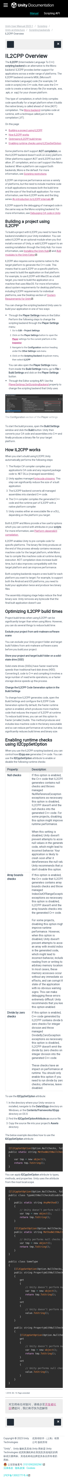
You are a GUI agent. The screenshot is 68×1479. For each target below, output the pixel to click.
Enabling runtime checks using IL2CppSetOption (35, 143)
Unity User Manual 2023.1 (19, 26)
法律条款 (8, 1468)
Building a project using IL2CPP (25, 130)
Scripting (42, 26)
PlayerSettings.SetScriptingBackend (29, 384)
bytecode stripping (44, 478)
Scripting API (52, 13)
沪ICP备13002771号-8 (15, 1475)
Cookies (31, 1468)
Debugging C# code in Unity (45, 213)
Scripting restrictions (35, 173)
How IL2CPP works (19, 134)
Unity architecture (15, 30)
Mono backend (32, 110)
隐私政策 (20, 1468)
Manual (34, 13)
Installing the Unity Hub (36, 251)
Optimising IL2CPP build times (25, 139)
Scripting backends (39, 30)
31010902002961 (33, 1464)
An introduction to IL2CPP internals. (31, 199)
